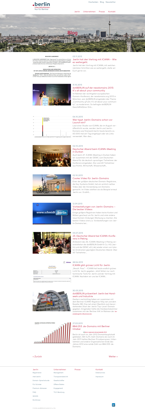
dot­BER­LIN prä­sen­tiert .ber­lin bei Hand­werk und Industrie (94, 295)
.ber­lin (77, 12)
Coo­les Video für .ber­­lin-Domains (91, 178)
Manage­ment (58, 373)
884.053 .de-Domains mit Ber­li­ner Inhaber (91, 327)
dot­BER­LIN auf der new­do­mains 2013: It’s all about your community (93, 89)
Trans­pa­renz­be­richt (61, 376)
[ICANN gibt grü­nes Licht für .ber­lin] (52, 272)
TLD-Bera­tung (59, 392)
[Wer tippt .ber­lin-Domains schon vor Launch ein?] (52, 126)
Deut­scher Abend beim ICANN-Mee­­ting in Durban (94, 150)
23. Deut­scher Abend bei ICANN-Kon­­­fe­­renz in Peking (94, 237)
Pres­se (102, 12)
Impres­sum (99, 376)
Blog (102, 2)
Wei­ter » (113, 357)
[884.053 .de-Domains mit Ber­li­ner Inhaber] (52, 333)
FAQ (34, 392)
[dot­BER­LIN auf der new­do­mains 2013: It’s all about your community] (52, 94)
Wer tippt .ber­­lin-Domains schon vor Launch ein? (92, 121)
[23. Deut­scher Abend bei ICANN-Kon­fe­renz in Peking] (52, 243)
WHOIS (35, 396)
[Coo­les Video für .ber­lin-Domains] (52, 185)
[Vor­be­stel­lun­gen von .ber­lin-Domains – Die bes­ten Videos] (52, 213)
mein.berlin (37, 376)
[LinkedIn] (113, 405)
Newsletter (111, 2)
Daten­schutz (100, 373)
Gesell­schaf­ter (59, 380)
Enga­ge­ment (58, 388)
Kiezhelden (93, 2)
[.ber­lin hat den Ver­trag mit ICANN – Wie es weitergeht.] (52, 66)
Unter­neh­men (89, 12)
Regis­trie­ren (37, 373)
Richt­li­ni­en (36, 400)
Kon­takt (111, 12)
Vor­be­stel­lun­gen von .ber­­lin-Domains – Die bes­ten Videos (94, 208)
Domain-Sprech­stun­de (41, 380)
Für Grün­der (37, 384)
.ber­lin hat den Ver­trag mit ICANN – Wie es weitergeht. (94, 61)
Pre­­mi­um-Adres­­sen (40, 388)
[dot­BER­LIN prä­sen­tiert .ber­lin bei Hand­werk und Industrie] (52, 300)
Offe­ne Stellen (59, 384)
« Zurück (37, 357)
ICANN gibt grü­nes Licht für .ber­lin (91, 265)
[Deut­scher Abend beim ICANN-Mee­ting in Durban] (52, 156)
